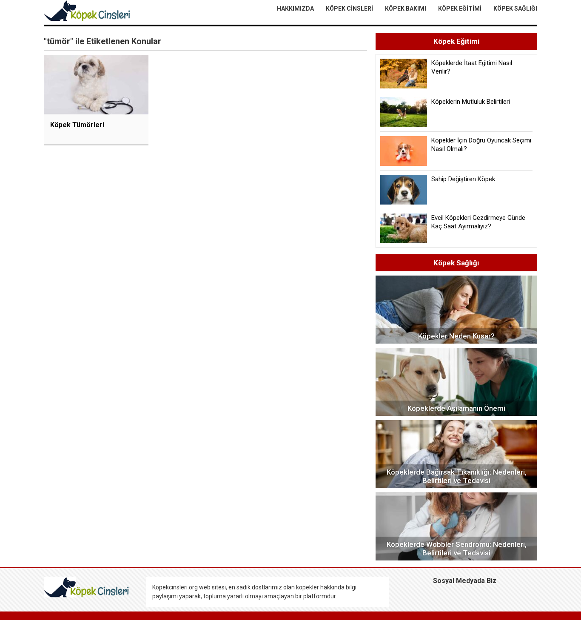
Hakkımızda (295, 8)
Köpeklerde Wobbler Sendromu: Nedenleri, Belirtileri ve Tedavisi (457, 548)
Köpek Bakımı (405, 8)
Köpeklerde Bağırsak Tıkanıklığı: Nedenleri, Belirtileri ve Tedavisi (457, 476)
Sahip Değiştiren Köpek (463, 179)
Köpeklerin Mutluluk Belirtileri (470, 101)
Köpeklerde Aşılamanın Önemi (456, 408)
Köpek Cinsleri (349, 8)
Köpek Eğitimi (459, 8)
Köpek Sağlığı (515, 8)
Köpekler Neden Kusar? (456, 336)
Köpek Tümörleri (77, 125)
